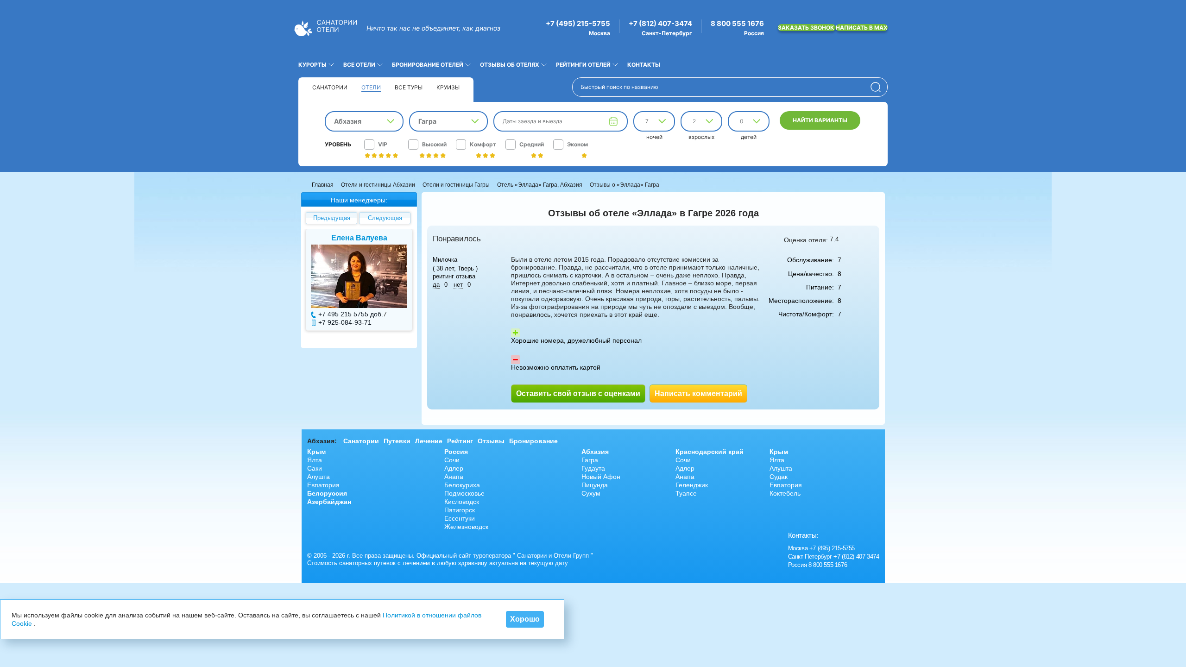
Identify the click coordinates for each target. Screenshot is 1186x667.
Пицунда (594, 485)
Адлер (453, 468)
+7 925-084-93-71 (345, 322)
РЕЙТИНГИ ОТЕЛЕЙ (583, 64)
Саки (314, 468)
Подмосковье (464, 493)
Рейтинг (460, 441)
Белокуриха (462, 485)
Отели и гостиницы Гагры (456, 185)
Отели (371, 87)
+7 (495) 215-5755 (578, 23)
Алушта (318, 476)
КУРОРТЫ (312, 64)
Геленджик (691, 485)
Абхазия (595, 451)
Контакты (643, 64)
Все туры (409, 87)
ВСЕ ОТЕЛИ (359, 64)
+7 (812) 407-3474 (660, 23)
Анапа (453, 476)
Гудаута (593, 468)
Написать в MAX (862, 27)
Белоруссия (327, 493)
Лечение (428, 441)
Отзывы (491, 441)
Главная (323, 185)
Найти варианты (820, 120)
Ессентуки (459, 518)
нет (458, 284)
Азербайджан (329, 501)
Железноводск (466, 526)
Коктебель (785, 493)
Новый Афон (600, 476)
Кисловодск (461, 501)
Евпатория (323, 485)
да (436, 284)
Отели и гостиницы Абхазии (378, 185)
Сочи (452, 460)
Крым (316, 451)
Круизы (448, 87)
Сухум (590, 493)
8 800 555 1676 (737, 23)
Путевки (397, 441)
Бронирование (533, 441)
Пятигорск (459, 510)
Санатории (329, 87)
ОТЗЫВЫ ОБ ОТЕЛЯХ (509, 64)
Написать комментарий (698, 393)
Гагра (589, 460)
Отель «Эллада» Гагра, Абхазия (539, 185)
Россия (456, 451)
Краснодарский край (709, 451)
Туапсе (686, 493)
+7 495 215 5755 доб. (350, 314)
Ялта (314, 460)
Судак (779, 476)
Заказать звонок (807, 27)
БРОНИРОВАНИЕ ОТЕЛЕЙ (427, 64)
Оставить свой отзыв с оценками (578, 393)
